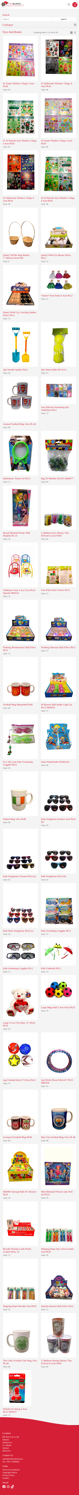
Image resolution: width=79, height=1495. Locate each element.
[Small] (71, 32)
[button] (75, 24)
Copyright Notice (9, 1472)
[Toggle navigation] (69, 4)
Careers (5, 1478)
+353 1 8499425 (12, 1461)
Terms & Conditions (11, 1469)
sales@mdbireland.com (12, 1459)
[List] (75, 32)
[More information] (37, 36)
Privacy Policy (8, 1475)
